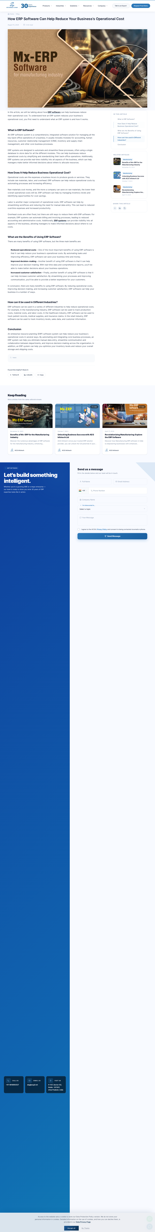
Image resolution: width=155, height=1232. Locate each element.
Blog (17, 14)
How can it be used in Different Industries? (129, 139)
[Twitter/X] (115, 208)
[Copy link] (125, 208)
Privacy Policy (102, 529)
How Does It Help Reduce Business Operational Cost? (128, 125)
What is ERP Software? (126, 119)
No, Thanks (85, 1228)
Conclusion (122, 144)
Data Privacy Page (83, 1222)
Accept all (71, 1228)
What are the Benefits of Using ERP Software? (129, 132)
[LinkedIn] (120, 208)
